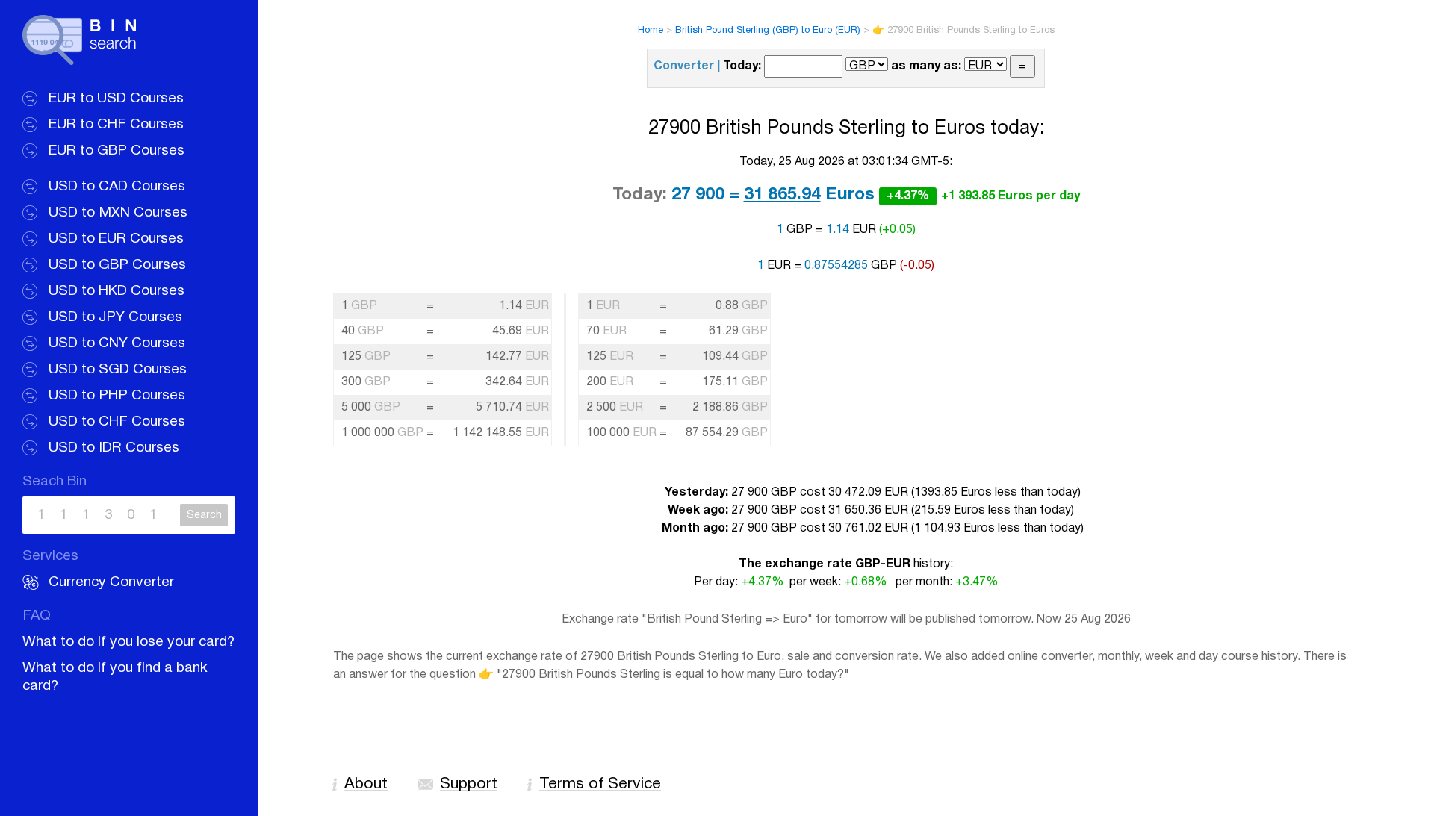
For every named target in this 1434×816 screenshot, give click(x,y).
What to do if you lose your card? (128, 642)
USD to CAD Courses (117, 186)
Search (204, 515)
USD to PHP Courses (117, 395)
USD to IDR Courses (114, 448)
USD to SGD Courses (118, 369)
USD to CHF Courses (117, 422)
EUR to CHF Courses (116, 124)
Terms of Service (600, 784)
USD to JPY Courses (115, 317)
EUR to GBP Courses (116, 151)
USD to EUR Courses (116, 239)
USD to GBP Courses (117, 265)
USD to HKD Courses (116, 291)
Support (468, 784)
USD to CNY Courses (117, 343)
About (366, 784)
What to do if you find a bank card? (115, 677)
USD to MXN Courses (118, 212)
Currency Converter (111, 582)
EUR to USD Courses (116, 98)
